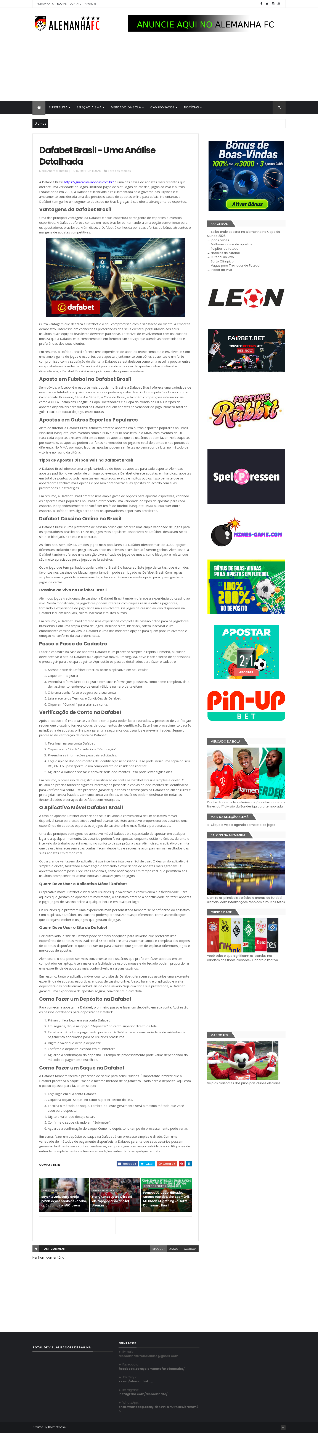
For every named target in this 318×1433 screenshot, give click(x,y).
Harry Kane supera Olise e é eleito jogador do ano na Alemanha (112, 1201)
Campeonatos (162, 107)
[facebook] (261, 4)
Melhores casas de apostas (231, 244)
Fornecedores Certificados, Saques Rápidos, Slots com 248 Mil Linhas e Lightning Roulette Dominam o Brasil (166, 1199)
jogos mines (220, 240)
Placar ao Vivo (221, 270)
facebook (189, 1249)
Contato (76, 3)
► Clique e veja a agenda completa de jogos (241, 825)
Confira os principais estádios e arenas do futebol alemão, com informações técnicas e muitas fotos (246, 900)
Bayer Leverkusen (52, 1190)
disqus (173, 1249)
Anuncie (90, 3)
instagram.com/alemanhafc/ (143, 1394)
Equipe (61, 3)
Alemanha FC (45, 3)
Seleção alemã (89, 107)
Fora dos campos (119, 171)
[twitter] (267, 4)
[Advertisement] (159, 68)
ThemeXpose (57, 1427)
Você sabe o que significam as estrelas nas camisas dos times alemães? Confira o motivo (242, 958)
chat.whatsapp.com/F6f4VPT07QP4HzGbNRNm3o (158, 1409)
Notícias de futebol (225, 253)
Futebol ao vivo (222, 257)
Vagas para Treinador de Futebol (235, 265)
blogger (159, 1249)
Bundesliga (58, 107)
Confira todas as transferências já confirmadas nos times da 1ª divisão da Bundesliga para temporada (246, 804)
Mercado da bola (126, 107)
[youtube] (278, 4)
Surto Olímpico (222, 261)
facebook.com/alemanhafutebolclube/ (152, 1369)
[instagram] (273, 4)
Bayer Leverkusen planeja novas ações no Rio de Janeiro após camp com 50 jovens (63, 1201)
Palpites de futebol (225, 248)
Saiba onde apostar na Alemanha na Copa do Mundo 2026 (243, 234)
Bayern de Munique (105, 1190)
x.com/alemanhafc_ (136, 1381)
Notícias (191, 107)
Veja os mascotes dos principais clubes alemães (243, 1083)
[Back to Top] (283, 1427)
